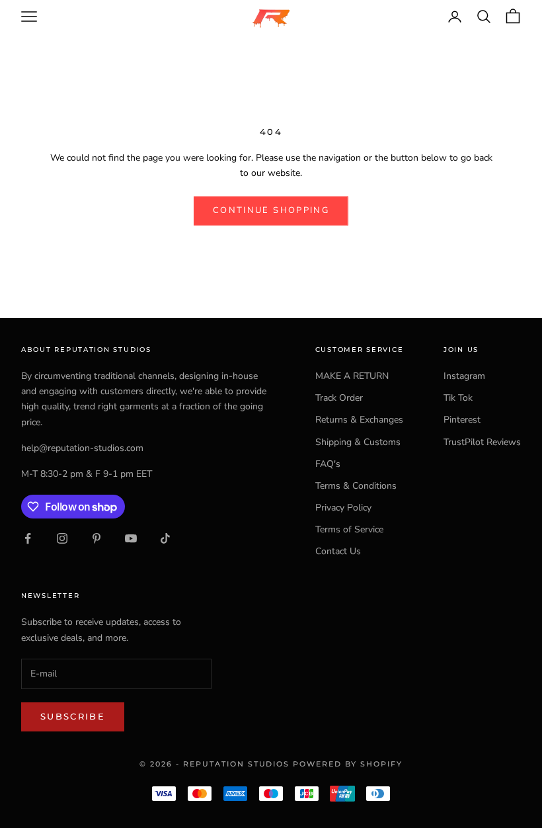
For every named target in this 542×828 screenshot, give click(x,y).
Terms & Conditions (356, 485)
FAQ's (327, 464)
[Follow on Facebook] (27, 538)
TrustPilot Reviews (482, 442)
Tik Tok (458, 398)
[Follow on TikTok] (165, 538)
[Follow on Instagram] (62, 538)
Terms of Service (349, 529)
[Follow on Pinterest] (96, 538)
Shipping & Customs (358, 442)
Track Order (339, 398)
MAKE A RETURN (352, 376)
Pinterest (462, 419)
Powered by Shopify (348, 763)
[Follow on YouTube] (130, 538)
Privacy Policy (343, 507)
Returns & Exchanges (359, 419)
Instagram (464, 376)
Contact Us (338, 551)
